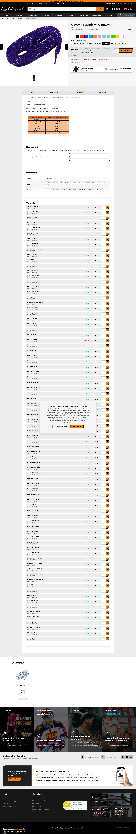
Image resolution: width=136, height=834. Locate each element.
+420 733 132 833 (122, 3)
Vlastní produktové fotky (9, 806)
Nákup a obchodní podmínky (39, 798)
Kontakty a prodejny (42, 3)
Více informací (68, 422)
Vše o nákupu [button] (11, 3)
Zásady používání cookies (39, 812)
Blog (58, 3)
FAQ (63, 3)
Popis (31, 92)
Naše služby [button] (20, 3)
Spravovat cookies (61, 426)
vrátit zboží (90, 62)
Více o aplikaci (14, 779)
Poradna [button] (51, 3)
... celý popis (130, 29)
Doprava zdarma (87, 59)
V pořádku (77, 426)
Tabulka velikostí (82, 40)
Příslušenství (20, 18)
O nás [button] (2, 3)
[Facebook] (131, 3)
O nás (4, 798)
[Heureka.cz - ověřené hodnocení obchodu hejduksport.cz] (75, 805)
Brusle (13, 18)
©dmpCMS (129, 829)
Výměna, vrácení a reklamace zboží (41, 801)
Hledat (100, 9)
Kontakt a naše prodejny (9, 801)
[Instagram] (129, 4)
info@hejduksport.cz (110, 3)
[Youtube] (134, 3)
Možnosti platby (36, 806)
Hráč (7, 18)
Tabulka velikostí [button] (30, 3)
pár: (115, 49)
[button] (7, 15)
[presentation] (1, 47)
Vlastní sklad (6, 803)
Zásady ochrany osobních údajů (40, 809)
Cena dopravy (36, 803)
